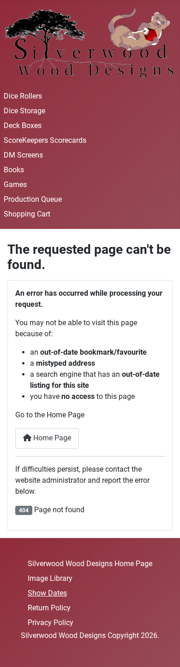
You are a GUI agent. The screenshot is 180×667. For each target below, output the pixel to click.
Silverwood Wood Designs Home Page (90, 563)
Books (14, 169)
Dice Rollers (23, 96)
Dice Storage (24, 110)
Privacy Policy (50, 622)
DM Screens (23, 155)
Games (15, 184)
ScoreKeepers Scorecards (45, 140)
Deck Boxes (23, 125)
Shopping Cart (27, 214)
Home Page (51, 437)
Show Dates (47, 593)
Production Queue (33, 199)
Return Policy (49, 607)
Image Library (50, 578)
